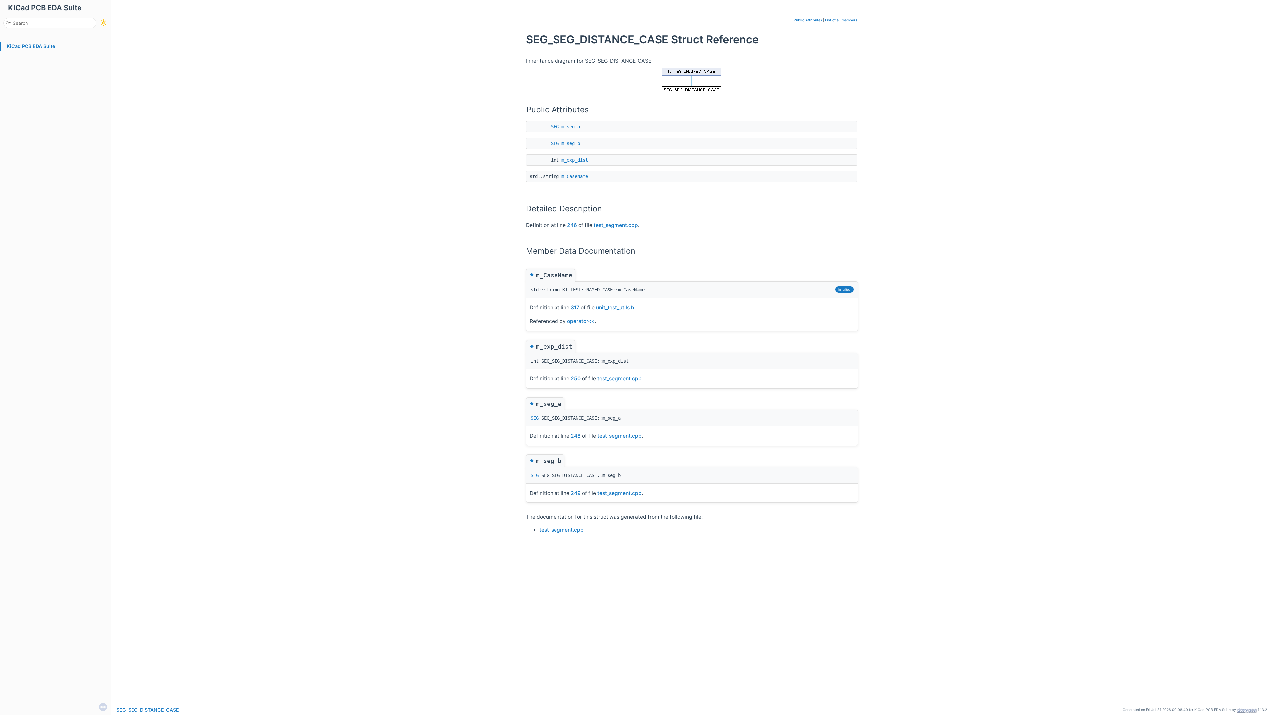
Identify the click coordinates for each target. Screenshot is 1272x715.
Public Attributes (808, 20)
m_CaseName (574, 176)
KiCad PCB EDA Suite (31, 46)
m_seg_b (570, 143)
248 (576, 436)
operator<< (581, 321)
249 (576, 493)
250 (576, 378)
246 (572, 225)
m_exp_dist (574, 160)
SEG (555, 126)
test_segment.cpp (616, 225)
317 (575, 307)
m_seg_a (570, 126)
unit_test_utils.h (615, 307)
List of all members (841, 20)
